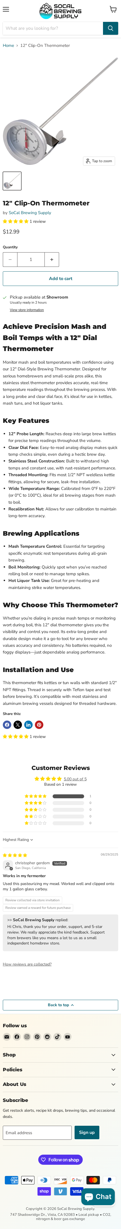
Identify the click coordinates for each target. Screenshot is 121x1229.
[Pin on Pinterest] (39, 725)
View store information (27, 310)
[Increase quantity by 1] (52, 259)
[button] (16, 221)
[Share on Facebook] (7, 725)
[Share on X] (18, 725)
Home (8, 45)
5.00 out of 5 (75, 779)
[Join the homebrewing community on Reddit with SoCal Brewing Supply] (47, 1037)
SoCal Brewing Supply (30, 212)
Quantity (10, 247)
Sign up (87, 1132)
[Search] (110, 28)
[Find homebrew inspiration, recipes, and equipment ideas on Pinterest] (37, 1037)
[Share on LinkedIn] (28, 725)
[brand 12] (12, 181)
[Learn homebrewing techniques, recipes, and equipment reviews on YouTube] (67, 1037)
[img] (15, 855)
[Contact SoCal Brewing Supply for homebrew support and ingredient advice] (7, 1037)
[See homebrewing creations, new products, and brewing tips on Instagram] (27, 1037)
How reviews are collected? (27, 964)
